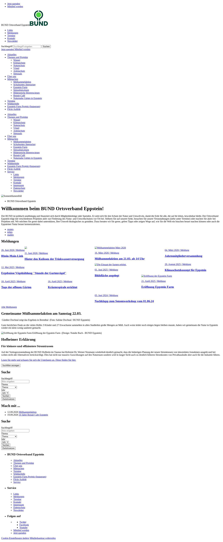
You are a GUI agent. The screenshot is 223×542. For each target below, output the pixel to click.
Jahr (3, 390)
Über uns (11, 76)
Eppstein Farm (20, 87)
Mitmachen (12, 79)
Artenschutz (19, 71)
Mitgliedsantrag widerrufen (43, 538)
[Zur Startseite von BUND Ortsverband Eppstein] (39, 25)
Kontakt (11, 38)
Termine (11, 35)
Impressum (18, 185)
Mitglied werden (15, 6)
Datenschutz (19, 188)
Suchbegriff (6, 46)
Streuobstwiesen (21, 90)
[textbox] (27, 46)
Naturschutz (19, 65)
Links (10, 30)
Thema (4, 384)
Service (10, 171)
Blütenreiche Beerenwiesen (26, 92)
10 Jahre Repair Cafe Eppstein (33, 414)
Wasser (16, 60)
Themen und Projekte (17, 57)
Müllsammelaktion (22, 82)
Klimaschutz (19, 62)
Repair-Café (19, 95)
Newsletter (12, 41)
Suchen (46, 46)
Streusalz (17, 73)
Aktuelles (11, 54)
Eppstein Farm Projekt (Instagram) (23, 106)
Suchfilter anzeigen (10, 365)
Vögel (16, 68)
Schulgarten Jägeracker (24, 84)
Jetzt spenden (13, 3)
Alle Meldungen (9, 307)
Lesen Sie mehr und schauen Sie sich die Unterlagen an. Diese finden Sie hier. (38, 360)
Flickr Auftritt (13, 109)
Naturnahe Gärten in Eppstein (27, 98)
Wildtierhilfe (13, 103)
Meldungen (12, 33)
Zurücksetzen (8, 399)
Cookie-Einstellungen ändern (15, 538)
